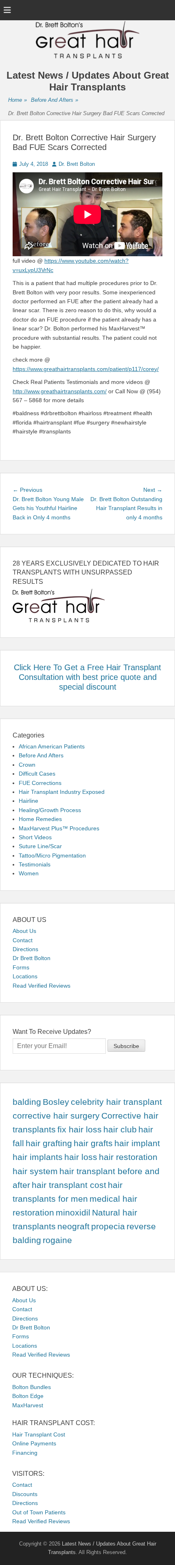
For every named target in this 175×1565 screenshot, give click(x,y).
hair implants (38, 1157)
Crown (27, 764)
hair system (35, 1171)
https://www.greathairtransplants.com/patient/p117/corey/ (86, 369)
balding (27, 1102)
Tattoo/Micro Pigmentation (52, 855)
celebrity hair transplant (116, 1102)
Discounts (24, 1494)
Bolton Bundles (31, 1387)
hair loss (80, 1157)
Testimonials (34, 864)
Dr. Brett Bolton (77, 164)
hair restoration (128, 1157)
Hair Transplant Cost (38, 1434)
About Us (24, 931)
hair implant (137, 1143)
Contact (23, 940)
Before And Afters (54, 100)
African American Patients (52, 746)
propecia (108, 1226)
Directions (25, 949)
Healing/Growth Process (50, 810)
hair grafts (93, 1143)
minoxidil (73, 1213)
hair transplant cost (69, 1185)
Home (17, 100)
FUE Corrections (40, 783)
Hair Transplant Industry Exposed (62, 792)
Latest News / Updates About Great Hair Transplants (88, 81)
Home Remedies (40, 819)
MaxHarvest (27, 1405)
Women (29, 873)
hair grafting (49, 1143)
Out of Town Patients (39, 1512)
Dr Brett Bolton (31, 958)
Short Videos (35, 837)
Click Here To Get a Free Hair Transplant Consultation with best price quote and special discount (87, 677)
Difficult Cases (37, 773)
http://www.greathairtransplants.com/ (60, 391)
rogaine (57, 1240)
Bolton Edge (28, 1396)
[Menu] (7, 10)
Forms (21, 967)
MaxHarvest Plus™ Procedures (59, 828)
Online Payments (34, 1443)
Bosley (56, 1102)
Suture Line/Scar (40, 846)
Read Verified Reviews (41, 985)
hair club (120, 1129)
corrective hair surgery (56, 1116)
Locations (25, 976)
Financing (24, 1452)
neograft (73, 1226)
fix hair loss (79, 1129)
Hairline (28, 801)
